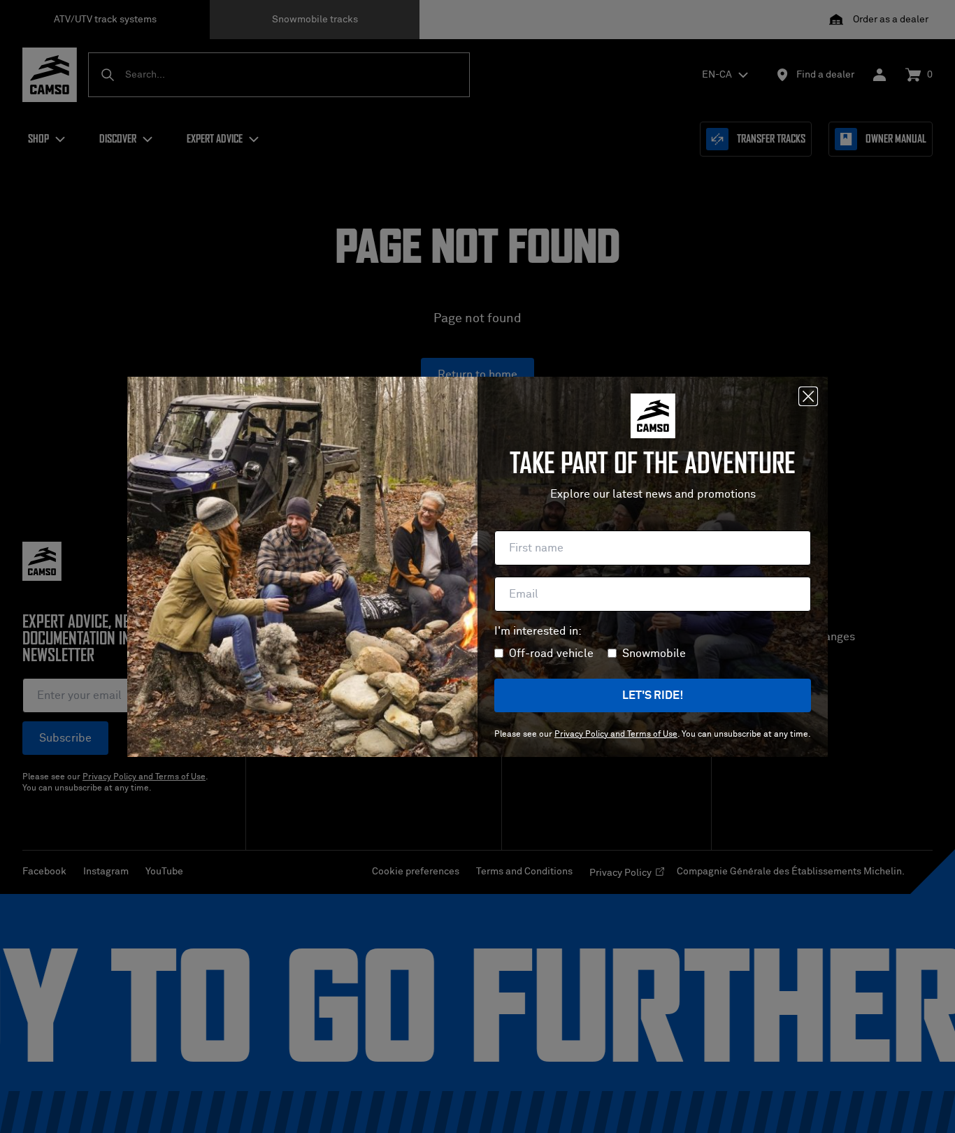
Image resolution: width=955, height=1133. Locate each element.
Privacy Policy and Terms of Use (615, 734)
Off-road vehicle (551, 653)
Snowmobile (654, 653)
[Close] (808, 396)
